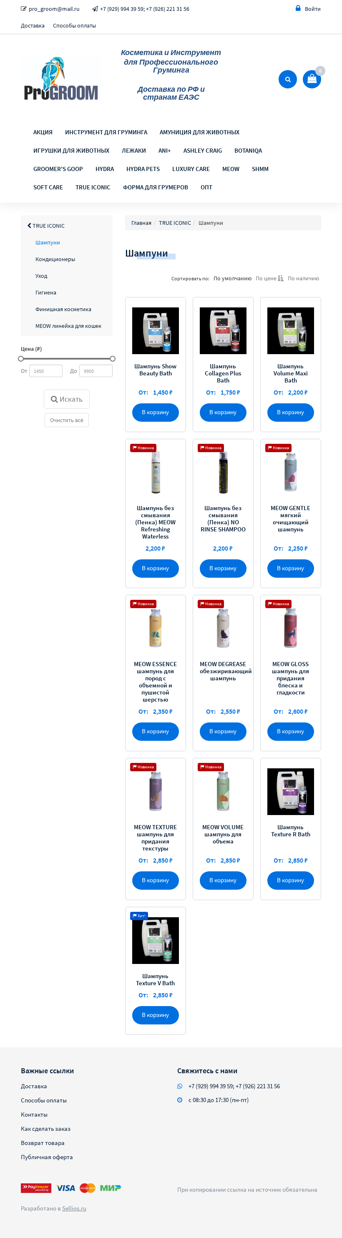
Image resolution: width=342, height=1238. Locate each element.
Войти (313, 9)
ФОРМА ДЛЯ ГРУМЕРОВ (155, 187)
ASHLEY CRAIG (203, 150)
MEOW (230, 169)
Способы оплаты (74, 25)
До (73, 371)
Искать (70, 399)
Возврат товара (43, 1143)
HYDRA (105, 169)
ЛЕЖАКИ (134, 150)
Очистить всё (66, 420)
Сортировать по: (190, 278)
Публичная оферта (47, 1157)
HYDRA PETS (143, 169)
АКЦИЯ (43, 132)
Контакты (34, 1114)
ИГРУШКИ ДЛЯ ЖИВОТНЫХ (71, 150)
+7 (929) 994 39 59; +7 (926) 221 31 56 (144, 9)
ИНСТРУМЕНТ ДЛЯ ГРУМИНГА (106, 132)
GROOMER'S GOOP (58, 169)
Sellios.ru (74, 1208)
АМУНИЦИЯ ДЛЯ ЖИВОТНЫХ (199, 132)
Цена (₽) (31, 348)
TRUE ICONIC (93, 187)
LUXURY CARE (191, 169)
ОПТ (206, 187)
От (24, 371)
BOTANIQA (248, 150)
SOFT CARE (48, 187)
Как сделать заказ (45, 1128)
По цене (267, 278)
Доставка (33, 25)
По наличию (303, 278)
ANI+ (164, 150)
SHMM (260, 169)
